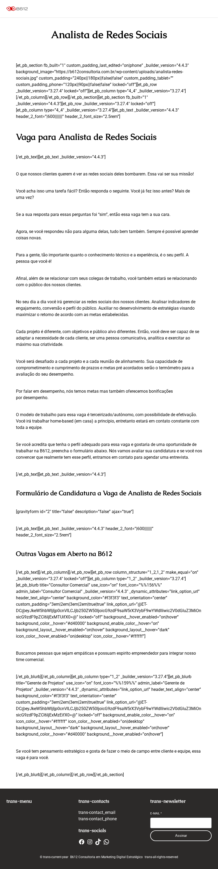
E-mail (156, 813)
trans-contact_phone (97, 818)
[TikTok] (98, 842)
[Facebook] (81, 842)
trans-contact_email (96, 812)
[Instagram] (90, 842)
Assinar (181, 836)
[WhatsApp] (106, 842)
